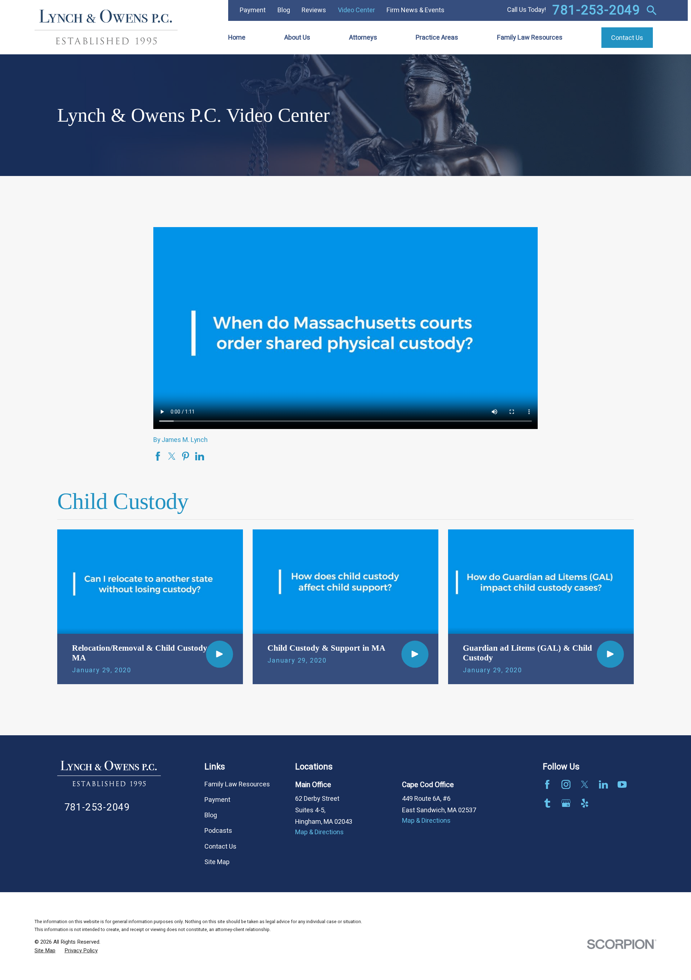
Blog (283, 10)
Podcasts (218, 831)
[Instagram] (565, 784)
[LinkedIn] (603, 784)
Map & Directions (319, 832)
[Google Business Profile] (565, 803)
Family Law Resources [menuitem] (530, 37)
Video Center (356, 10)
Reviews (314, 10)
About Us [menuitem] (297, 37)
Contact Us (220, 847)
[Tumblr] (547, 803)
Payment (253, 10)
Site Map (217, 862)
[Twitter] (584, 784)
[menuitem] (45, 950)
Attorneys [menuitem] (363, 37)
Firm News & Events (415, 10)
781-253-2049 (596, 10)
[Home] (106, 27)
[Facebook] (547, 784)
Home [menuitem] (236, 37)
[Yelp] (584, 803)
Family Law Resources (237, 784)
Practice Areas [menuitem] (437, 37)
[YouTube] (622, 784)
